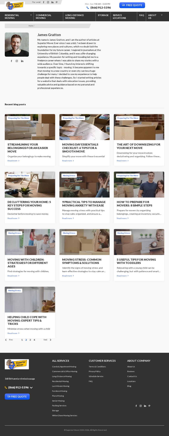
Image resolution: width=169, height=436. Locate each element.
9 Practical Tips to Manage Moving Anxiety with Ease (84, 203)
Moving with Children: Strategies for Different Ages (28, 263)
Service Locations (119, 16)
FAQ (141, 15)
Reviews (131, 371)
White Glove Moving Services (64, 415)
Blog (129, 386)
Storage (103, 15)
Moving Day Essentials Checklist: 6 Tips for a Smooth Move (80, 148)
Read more (12, 160)
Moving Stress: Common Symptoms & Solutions (81, 261)
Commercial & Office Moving (64, 371)
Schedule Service (96, 376)
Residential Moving (12, 16)
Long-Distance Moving (74, 16)
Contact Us (132, 376)
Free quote (134, 5)
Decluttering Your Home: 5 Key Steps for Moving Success (29, 205)
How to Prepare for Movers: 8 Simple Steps (134, 203)
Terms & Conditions (97, 366)
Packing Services (59, 405)
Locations (131, 381)
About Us (131, 366)
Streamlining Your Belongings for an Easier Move (28, 148)
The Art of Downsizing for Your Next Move (138, 146)
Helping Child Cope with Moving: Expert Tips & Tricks (27, 320)
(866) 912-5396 (100, 7)
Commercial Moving (43, 16)
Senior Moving (58, 401)
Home (31, 26)
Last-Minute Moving (60, 386)
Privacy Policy (95, 371)
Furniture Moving (59, 391)
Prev (11, 340)
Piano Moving (58, 396)
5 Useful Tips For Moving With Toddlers (136, 261)
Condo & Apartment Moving (64, 366)
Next (45, 340)
